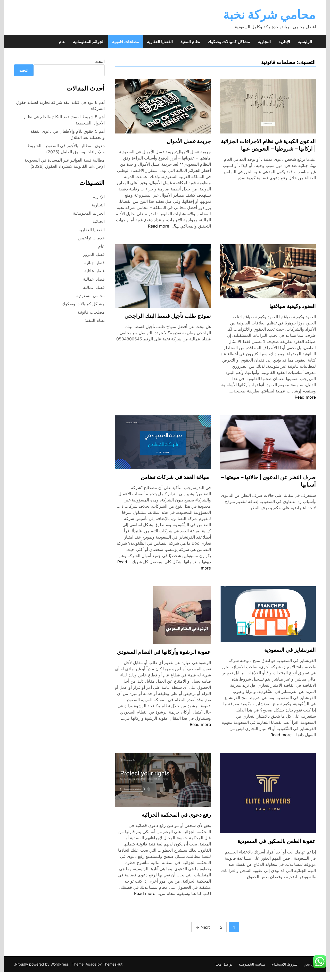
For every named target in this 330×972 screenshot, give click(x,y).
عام (62, 41)
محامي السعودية (90, 295)
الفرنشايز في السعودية (290, 650)
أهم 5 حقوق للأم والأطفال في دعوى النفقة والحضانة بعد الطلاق (67, 134)
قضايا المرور (94, 254)
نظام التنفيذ (190, 41)
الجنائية (99, 221)
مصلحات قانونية (125, 41)
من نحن (310, 964)
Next (202, 927)
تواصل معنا (224, 964)
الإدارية (284, 41)
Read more (158, 226)
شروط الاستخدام (284, 964)
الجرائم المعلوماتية (88, 41)
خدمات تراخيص (91, 237)
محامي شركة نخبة (269, 14)
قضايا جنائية (94, 262)
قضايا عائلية (94, 270)
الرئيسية (305, 41)
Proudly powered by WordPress (42, 964)
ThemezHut (112, 964)
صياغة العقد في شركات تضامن (176, 477)
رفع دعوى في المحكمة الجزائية (176, 814)
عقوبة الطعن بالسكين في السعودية (276, 841)
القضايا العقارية (160, 41)
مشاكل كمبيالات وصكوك (229, 41)
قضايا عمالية (94, 279)
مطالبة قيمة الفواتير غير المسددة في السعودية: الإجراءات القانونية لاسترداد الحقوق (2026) (64, 163)
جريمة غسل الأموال (189, 141)
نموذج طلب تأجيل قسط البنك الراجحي (168, 316)
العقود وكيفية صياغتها (292, 306)
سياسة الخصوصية (251, 964)
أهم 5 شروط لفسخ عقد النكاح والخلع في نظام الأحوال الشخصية (64, 119)
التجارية (264, 41)
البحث (99, 61)
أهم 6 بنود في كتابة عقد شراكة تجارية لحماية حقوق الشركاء (60, 105)
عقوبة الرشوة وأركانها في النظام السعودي (164, 652)
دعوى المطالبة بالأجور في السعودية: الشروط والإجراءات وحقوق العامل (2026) (66, 148)
